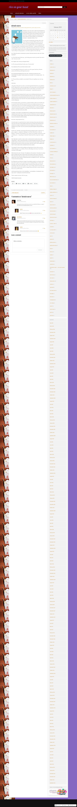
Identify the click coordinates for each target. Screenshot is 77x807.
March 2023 (52, 416)
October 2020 (52, 507)
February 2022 (52, 457)
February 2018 (52, 601)
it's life (51, 154)
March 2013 (52, 764)
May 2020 (51, 523)
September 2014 (52, 707)
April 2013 (51, 761)
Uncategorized (52, 299)
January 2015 (52, 695)
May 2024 (51, 376)
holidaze (51, 139)
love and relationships (53, 179)
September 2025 (52, 338)
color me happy (52, 92)
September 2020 (52, 510)
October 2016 (52, 642)
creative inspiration (53, 101)
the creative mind (53, 290)
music (51, 201)
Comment (40, 249)
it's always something (53, 151)
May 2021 (51, 485)
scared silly (52, 264)
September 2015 (52, 673)
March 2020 (52, 529)
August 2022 (52, 438)
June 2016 (51, 651)
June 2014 (51, 717)
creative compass (34, 27)
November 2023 (52, 391)
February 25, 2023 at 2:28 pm (24, 228)
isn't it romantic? (52, 148)
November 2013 (52, 739)
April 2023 (51, 413)
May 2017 (51, 626)
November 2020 (52, 504)
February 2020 (52, 532)
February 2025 (52, 354)
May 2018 (51, 592)
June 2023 (51, 407)
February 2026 (52, 329)
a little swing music (14, 192)
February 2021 (52, 495)
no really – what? (53, 223)
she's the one (52, 274)
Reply (44, 201)
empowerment (52, 104)
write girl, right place (19, 13)
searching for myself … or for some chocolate (57, 267)
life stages (51, 173)
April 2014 (51, 723)
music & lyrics (52, 204)
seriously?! (51, 271)
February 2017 (52, 632)
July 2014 (51, 714)
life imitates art (52, 167)
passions (51, 239)
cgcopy (16, 27)
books (51, 82)
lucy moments (52, 182)
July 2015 (51, 679)
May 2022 (51, 448)
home (11, 13)
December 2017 (52, 607)
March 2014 (52, 726)
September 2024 (52, 363)
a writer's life (52, 67)
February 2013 (52, 767)
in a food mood (52, 142)
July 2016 (51, 648)
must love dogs (52, 214)
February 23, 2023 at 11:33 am (21, 201)
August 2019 (52, 551)
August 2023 (52, 401)
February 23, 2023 (20, 27)
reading (51, 254)
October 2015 (52, 670)
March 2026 (52, 326)
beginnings (52, 76)
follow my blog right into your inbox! (57, 45)
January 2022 (52, 460)
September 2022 (52, 435)
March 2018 (52, 598)
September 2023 (52, 398)
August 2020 (52, 513)
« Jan (50, 42)
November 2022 (52, 429)
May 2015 (51, 682)
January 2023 (52, 423)
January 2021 (52, 498)
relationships (52, 261)
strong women (52, 281)
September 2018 (52, 579)
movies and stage (53, 198)
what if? (51, 306)
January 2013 (52, 770)
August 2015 (52, 676)
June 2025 (51, 348)
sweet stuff (51, 287)
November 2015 (52, 667)
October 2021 (52, 470)
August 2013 (52, 748)
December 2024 (52, 357)
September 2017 (52, 617)
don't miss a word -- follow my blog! (55, 55)
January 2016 (52, 664)
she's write (38, 27)
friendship (51, 126)
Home (15, 19)
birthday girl (52, 79)
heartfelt (51, 132)
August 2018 (52, 582)
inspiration (51, 145)
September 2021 (52, 473)
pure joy (51, 251)
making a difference (53, 192)
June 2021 (51, 482)
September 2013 (52, 745)
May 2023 (51, 410)
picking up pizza (52, 242)
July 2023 (51, 404)
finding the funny (52, 114)
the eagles (51, 293)
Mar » (52, 42)
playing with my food (53, 245)
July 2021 (51, 479)
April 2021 (51, 488)
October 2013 (52, 742)
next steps (51, 220)
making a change (53, 189)
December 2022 (52, 426)
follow (40, 13)
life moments (52, 170)
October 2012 (52, 779)
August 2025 (52, 341)
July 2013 (51, 751)
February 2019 (52, 567)
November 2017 (52, 610)
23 (57, 37)
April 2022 (51, 451)
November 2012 (52, 776)
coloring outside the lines (22, 19)
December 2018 (52, 570)
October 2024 (52, 360)
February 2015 (52, 692)
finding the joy (52, 120)
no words (51, 226)
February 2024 (52, 385)
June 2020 (51, 520)
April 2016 (51, 657)
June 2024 (51, 373)
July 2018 (51, 585)
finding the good (52, 117)
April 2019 (51, 560)
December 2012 (52, 773)
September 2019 (52, 548)
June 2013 (51, 754)
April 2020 (51, 526)
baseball (51, 73)
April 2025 (51, 351)
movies (51, 195)
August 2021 (52, 476)
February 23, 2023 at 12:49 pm (24, 210)
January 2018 (52, 604)
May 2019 (51, 557)
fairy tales (51, 107)
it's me (51, 157)
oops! (51, 236)
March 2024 (52, 382)
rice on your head (18, 7)
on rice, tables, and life (31, 13)
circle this (43, 192)
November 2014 (52, 701)
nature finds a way (53, 217)
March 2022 (52, 454)
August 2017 (52, 620)
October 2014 (52, 704)
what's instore (52, 309)
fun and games (52, 129)
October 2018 (52, 576)
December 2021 (52, 463)
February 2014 (52, 729)
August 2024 (52, 366)
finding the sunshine (53, 123)
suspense (51, 284)
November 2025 (52, 332)
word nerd (51, 315)
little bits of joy (52, 176)
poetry (51, 248)
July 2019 (51, 554)
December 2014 (52, 698)
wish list (51, 312)
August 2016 (52, 645)
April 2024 (51, 379)
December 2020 (52, 501)
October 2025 (52, 335)
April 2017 (51, 629)
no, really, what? (52, 229)
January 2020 (52, 535)
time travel (51, 296)
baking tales (52, 70)
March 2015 (52, 689)
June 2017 (51, 623)
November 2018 (52, 573)
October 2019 (52, 545)
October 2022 (52, 432)
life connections (52, 164)
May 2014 (51, 720)
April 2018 (51, 595)
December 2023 (52, 388)
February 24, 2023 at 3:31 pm (21, 218)
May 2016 (51, 654)
